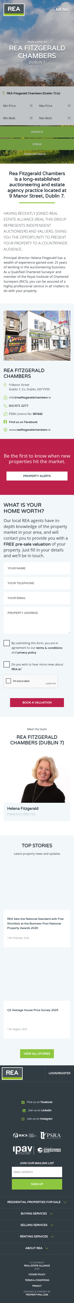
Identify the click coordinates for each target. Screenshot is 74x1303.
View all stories (37, 1053)
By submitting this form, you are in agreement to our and (36, 647)
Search (37, 132)
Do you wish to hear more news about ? (37, 666)
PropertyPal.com (37, 1295)
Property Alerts (37, 476)
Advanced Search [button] (35, 154)
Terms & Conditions (37, 1280)
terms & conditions (49, 648)
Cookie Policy (37, 1274)
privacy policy (26, 652)
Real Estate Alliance (37, 1266)
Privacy (37, 1286)
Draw (37, 144)
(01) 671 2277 (18, 406)
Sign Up (37, 1184)
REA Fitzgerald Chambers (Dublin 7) (33, 93)
